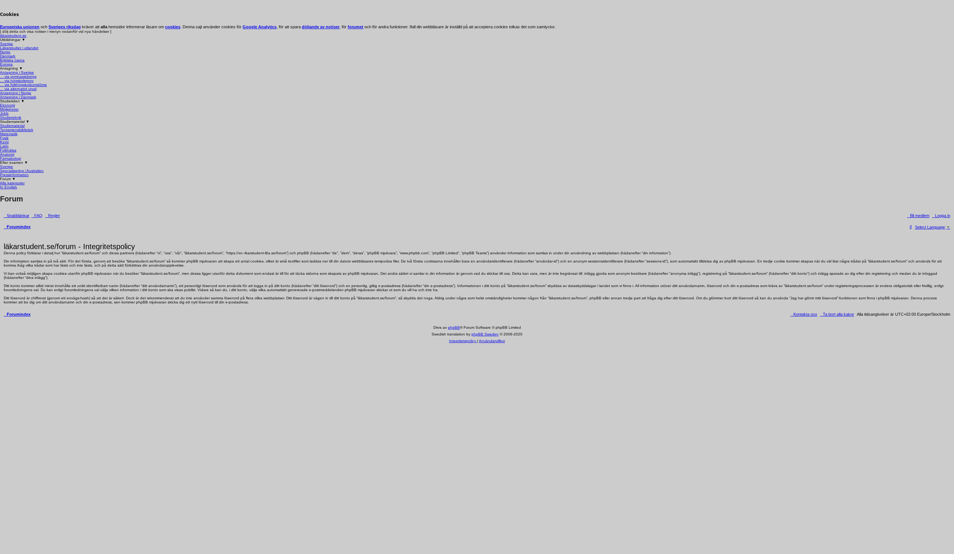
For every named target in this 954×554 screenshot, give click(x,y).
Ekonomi (7, 105)
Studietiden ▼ (12, 101)
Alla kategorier (12, 183)
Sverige (6, 44)
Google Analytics (260, 27)
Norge (5, 52)
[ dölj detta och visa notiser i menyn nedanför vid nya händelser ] (55, 31)
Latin (4, 146)
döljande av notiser (320, 27)
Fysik (4, 138)
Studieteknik (10, 117)
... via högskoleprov (17, 81)
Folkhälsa (8, 150)
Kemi (4, 142)
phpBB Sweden (485, 334)
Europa (6, 64)
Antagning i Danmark (18, 97)
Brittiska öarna (12, 60)
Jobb (4, 113)
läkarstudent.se (13, 36)
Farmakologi (10, 158)
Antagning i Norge (15, 93)
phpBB (454, 327)
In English (8, 187)
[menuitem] (36, 215)
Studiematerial (12, 126)
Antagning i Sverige (17, 72)
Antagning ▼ (11, 68)
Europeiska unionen (20, 27)
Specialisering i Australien (22, 171)
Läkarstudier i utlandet (19, 48)
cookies (172, 27)
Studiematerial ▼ (14, 122)
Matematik (9, 134)
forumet (355, 27)
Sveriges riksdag (64, 27)
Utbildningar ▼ (12, 40)
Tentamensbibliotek (16, 130)
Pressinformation (14, 175)
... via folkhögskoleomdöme (23, 85)
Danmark (7, 56)
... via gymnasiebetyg (18, 76)
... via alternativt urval (18, 89)
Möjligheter (9, 109)
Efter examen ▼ (14, 162)
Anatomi (7, 154)
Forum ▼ (8, 179)
